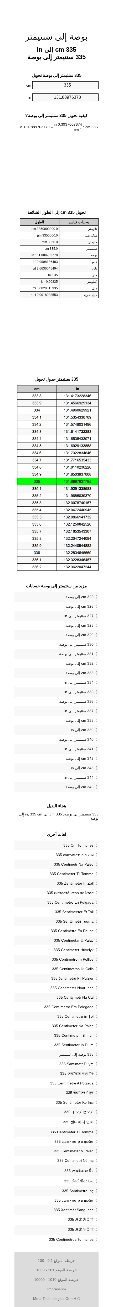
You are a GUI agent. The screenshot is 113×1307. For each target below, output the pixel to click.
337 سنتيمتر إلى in (79, 711)
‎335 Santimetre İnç (78, 1191)
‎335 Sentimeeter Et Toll (74, 912)
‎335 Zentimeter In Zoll (75, 883)
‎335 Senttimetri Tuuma (75, 921)
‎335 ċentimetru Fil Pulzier (72, 978)
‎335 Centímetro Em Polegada (69, 1007)
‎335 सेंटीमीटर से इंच (80, 1093)
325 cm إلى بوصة (80, 597)
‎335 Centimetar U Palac (74, 940)
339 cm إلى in (82, 730)
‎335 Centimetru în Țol (75, 1016)
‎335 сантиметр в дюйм (74, 1141)
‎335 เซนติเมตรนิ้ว (79, 1171)
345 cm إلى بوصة (80, 787)
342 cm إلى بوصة (80, 758)
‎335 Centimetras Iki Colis (73, 969)
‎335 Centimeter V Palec (74, 1151)
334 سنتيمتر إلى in (79, 682)
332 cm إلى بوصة (80, 663)
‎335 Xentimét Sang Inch (74, 1210)
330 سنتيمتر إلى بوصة (76, 644)
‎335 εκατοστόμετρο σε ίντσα (70, 893)
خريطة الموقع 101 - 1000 (56, 1270)
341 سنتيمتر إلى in (79, 749)
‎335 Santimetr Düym (76, 1064)
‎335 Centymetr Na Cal (75, 997)
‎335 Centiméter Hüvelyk (74, 950)
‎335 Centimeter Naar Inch (72, 988)
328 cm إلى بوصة (80, 625)
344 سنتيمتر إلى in (79, 777)
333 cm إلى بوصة (80, 673)
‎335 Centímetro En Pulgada (70, 902)
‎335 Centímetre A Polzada (72, 1083)
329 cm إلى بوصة (80, 635)
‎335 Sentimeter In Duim (74, 1045)
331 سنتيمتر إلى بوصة (76, 654)
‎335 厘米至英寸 (81, 1229)
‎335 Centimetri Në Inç (75, 1160)
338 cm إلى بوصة (80, 720)
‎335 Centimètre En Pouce (72, 931)
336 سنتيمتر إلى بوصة (76, 701)
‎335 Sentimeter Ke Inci (75, 1102)
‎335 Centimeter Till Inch (74, 1035)
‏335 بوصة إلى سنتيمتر (76, 1054)
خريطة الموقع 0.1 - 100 (56, 1260)
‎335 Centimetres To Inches (71, 1239)
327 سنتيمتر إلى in (79, 616)
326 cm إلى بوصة (80, 606)
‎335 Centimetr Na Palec (74, 864)
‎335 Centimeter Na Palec (73, 1026)
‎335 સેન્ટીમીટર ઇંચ (79, 1181)
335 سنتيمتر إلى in (79, 692)
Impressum (56, 1289)
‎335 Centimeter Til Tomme (72, 874)
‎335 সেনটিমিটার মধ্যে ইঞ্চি (77, 1073)
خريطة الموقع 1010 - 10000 (56, 1279)
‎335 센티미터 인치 (78, 1122)
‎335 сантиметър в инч (75, 855)
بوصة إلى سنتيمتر (56, 36)
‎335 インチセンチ (79, 1112)
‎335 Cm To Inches (78, 845)
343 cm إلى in (82, 768)
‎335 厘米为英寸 (81, 1219)
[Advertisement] (56, 13)
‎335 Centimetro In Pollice (73, 959)
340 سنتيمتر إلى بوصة (76, 739)
